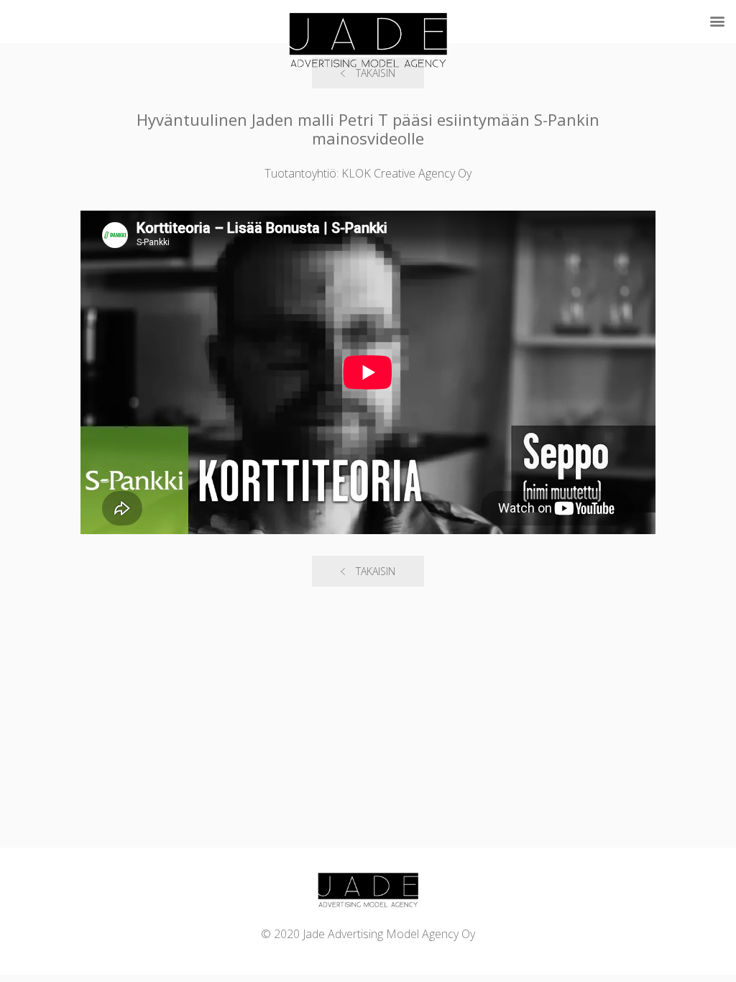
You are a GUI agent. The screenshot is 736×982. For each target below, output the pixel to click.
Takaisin (375, 571)
